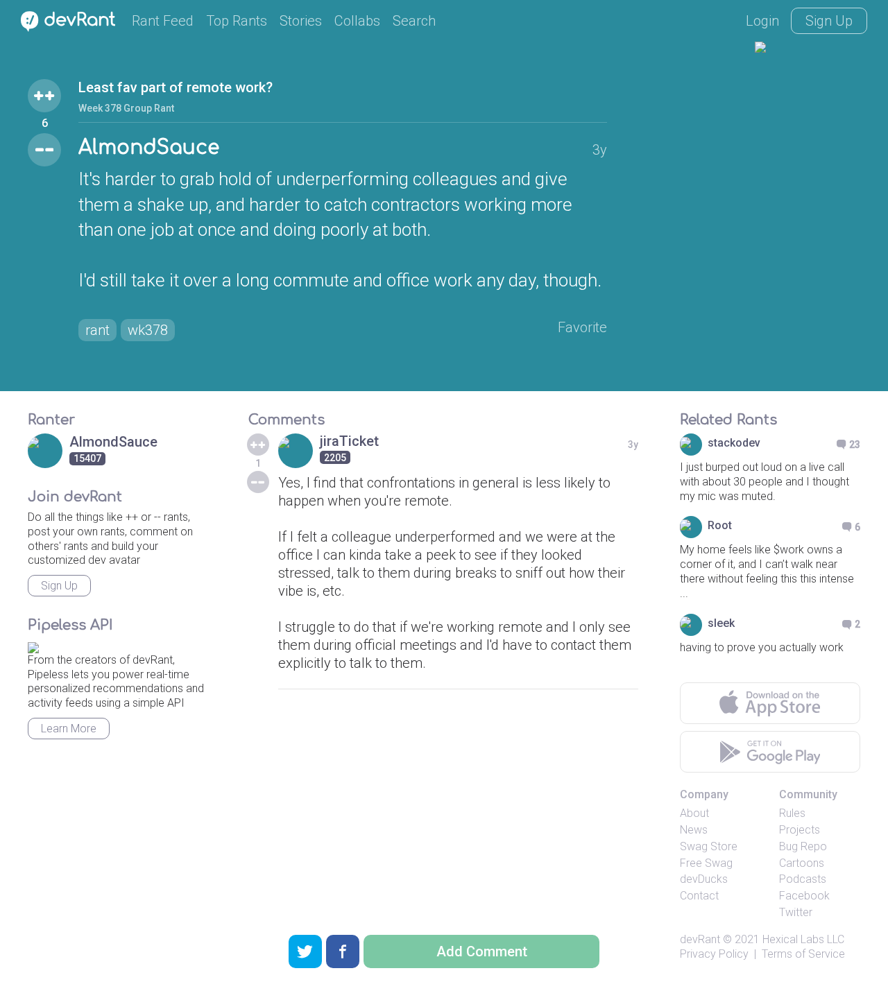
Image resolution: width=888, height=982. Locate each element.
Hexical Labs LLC (803, 939)
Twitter (795, 912)
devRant (700, 939)
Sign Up (829, 20)
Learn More (68, 728)
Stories (301, 20)
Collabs (357, 20)
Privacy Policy (714, 954)
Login (762, 20)
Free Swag (706, 863)
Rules (792, 813)
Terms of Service (803, 954)
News (694, 829)
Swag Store (708, 846)
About (694, 813)
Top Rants (236, 20)
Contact (699, 895)
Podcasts (802, 879)
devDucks (704, 879)
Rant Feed (163, 20)
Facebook (804, 895)
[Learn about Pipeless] (33, 645)
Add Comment (481, 951)
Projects (799, 829)
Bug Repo (803, 846)
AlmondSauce (148, 148)
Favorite (582, 327)
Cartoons (801, 863)
